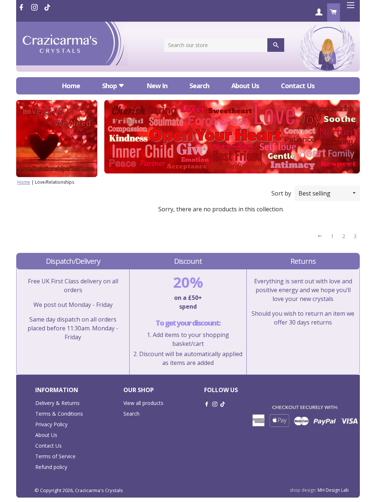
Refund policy (51, 466)
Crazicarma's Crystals (99, 490)
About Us (245, 85)
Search (199, 85)
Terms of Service (55, 456)
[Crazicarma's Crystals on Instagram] (35, 7)
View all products (143, 402)
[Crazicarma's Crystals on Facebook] (22, 7)
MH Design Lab (333, 490)
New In (157, 85)
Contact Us (297, 85)
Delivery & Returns (57, 402)
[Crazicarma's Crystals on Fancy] (47, 7)
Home (71, 85)
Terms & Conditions (59, 413)
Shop (110, 85)
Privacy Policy (51, 424)
